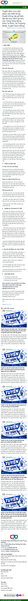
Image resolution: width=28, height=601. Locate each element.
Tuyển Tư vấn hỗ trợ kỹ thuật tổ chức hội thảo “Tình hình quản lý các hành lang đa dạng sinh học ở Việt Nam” (13, 369)
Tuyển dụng (8, 304)
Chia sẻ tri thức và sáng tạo (8, 565)
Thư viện (3, 582)
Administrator (23, 28)
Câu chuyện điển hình (7, 588)
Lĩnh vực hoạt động (6, 554)
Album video (4, 586)
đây (3, 301)
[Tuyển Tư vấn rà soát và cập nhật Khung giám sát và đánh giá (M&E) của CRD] (14, 430)
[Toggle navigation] (3, 7)
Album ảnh (4, 584)
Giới (2, 574)
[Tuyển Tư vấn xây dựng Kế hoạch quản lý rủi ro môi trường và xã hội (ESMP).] (14, 394)
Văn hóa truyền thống (7, 578)
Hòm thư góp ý (10, 595)
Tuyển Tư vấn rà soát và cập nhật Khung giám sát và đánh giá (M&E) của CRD (12, 441)
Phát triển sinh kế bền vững (8, 560)
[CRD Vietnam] (4, 3)
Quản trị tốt (4, 576)
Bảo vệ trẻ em (4, 571)
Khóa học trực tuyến (6, 590)
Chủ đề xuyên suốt (6, 570)
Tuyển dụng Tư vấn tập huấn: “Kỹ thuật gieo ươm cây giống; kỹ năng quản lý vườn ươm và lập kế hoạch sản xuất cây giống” (13, 330)
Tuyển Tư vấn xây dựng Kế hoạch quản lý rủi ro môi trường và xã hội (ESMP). (13, 405)
